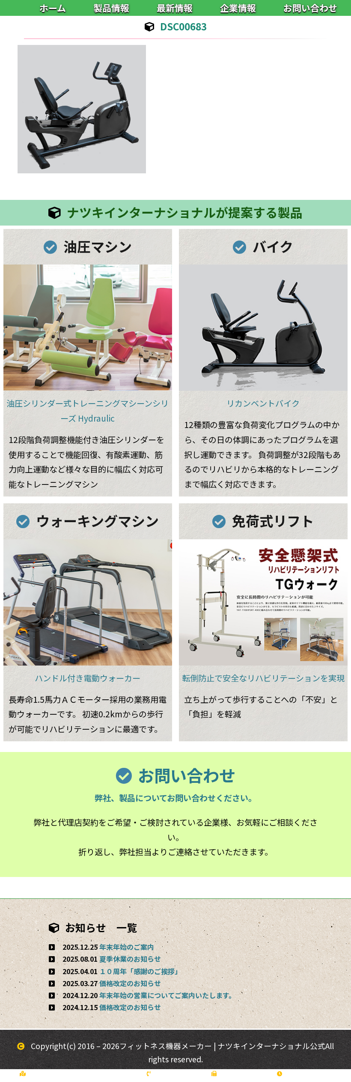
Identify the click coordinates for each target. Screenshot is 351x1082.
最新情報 (175, 7)
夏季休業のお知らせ (130, 959)
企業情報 (238, 7)
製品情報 (111, 7)
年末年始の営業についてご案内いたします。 (167, 995)
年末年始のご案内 (126, 947)
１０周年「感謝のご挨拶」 (140, 971)
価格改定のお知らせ (130, 983)
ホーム (52, 7)
